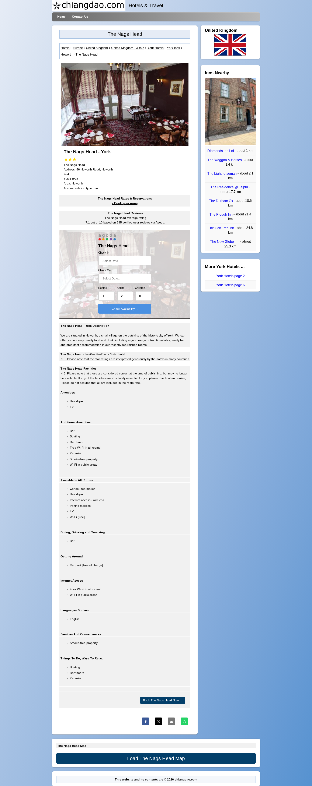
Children (140, 287)
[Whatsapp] (184, 721)
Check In (103, 252)
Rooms (102, 287)
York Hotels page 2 (230, 276)
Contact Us (80, 16)
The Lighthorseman (222, 173)
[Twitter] (158, 721)
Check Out (104, 270)
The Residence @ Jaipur (230, 187)
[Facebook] (145, 721)
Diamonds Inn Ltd (221, 151)
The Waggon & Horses (225, 160)
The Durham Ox (221, 201)
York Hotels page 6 (230, 285)
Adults (121, 287)
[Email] (171, 721)
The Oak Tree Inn (221, 228)
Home (61, 16)
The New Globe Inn (225, 242)
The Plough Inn (221, 214)
